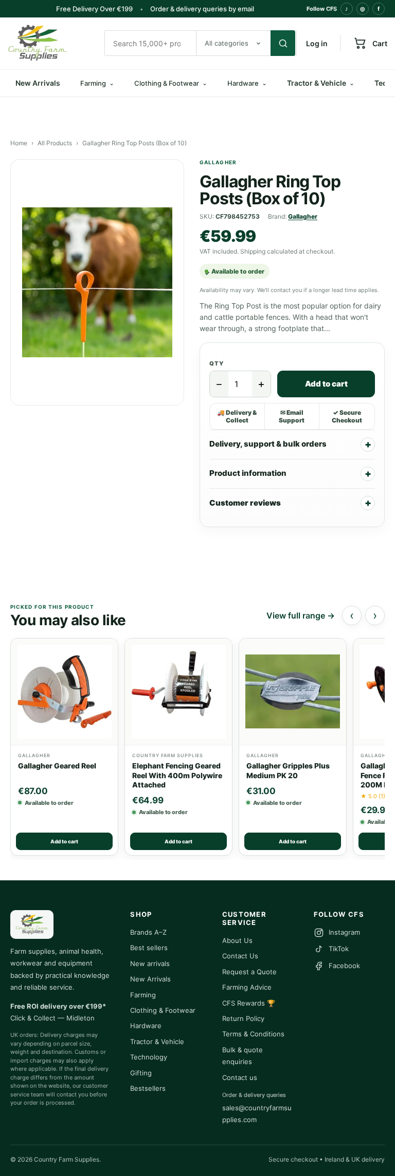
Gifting (141, 1073)
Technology (148, 1057)
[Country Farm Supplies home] (51, 43)
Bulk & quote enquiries (242, 1056)
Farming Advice (247, 987)
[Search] (283, 43)
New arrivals (150, 963)
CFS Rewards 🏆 (248, 1003)
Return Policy (243, 1018)
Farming (143, 995)
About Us (237, 940)
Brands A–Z (148, 932)
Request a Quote (249, 972)
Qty (216, 363)
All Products (55, 143)
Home (18, 143)
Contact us (239, 1077)
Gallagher (302, 216)
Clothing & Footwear (162, 1010)
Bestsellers (148, 1088)
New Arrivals (37, 83)
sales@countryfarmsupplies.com (257, 1114)
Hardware (145, 1025)
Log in (317, 43)
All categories (226, 43)
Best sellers (149, 947)
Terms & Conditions (253, 1034)
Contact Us (240, 956)
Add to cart (326, 384)
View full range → (300, 615)
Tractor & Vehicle (320, 83)
